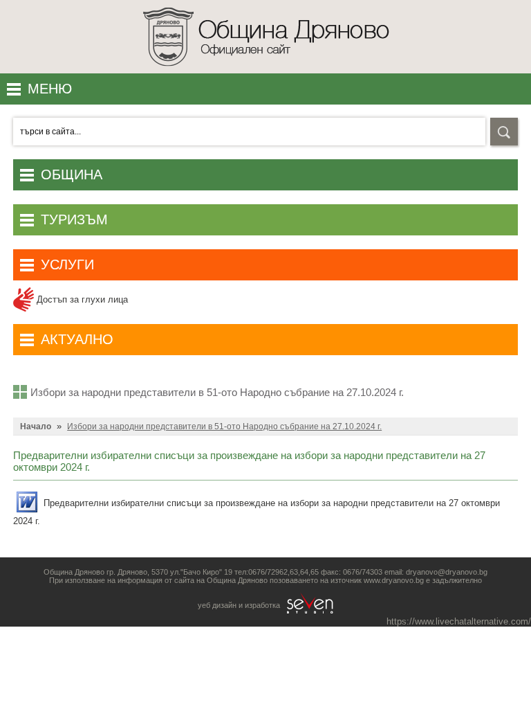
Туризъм (74, 219)
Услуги (67, 264)
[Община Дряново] (265, 70)
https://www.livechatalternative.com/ (458, 621)
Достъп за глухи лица (81, 299)
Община (71, 174)
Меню (50, 88)
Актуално (77, 339)
